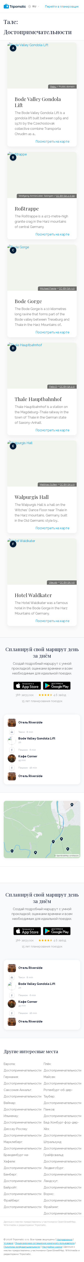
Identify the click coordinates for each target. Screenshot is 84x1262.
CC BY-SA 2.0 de (65, 195)
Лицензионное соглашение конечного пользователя (45, 1243)
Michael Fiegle (48, 288)
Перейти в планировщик (62, 6)
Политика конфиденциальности (22, 1246)
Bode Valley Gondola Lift (38, 102)
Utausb (53, 582)
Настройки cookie (52, 1246)
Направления (64, 1239)
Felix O (53, 386)
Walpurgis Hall (32, 497)
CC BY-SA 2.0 (67, 386)
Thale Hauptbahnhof (38, 399)
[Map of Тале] (42, 829)
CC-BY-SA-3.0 (67, 288)
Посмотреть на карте (52, 141)
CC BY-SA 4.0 (67, 484)
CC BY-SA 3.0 (67, 582)
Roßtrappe (27, 208)
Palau (53, 86)
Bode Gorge (28, 301)
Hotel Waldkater (33, 595)
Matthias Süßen (48, 484)
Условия (8, 1243)
